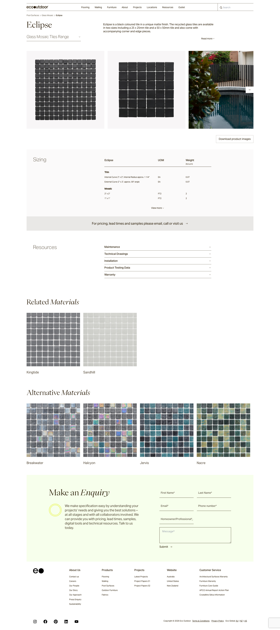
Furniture (112, 7)
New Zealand (172, 585)
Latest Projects (141, 576)
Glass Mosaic (47, 15)
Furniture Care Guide (208, 585)
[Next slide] (249, 90)
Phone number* (207, 506)
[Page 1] (33, 90)
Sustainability (75, 604)
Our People (74, 585)
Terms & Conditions (201, 621)
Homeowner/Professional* (176, 519)
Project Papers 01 (142, 581)
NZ (241, 621)
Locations (152, 7)
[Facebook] (45, 622)
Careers (72, 581)
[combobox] (235, 7)
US (245, 621)
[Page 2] (38, 90)
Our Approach (75, 595)
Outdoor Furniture (110, 590)
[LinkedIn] (66, 622)
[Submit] (221, 8)
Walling (98, 7)
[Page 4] (47, 90)
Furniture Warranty (207, 581)
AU (237, 621)
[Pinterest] (56, 622)
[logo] (37, 7)
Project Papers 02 (142, 585)
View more (156, 207)
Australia (171, 576)
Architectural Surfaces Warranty (213, 576)
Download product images (235, 139)
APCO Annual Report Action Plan (214, 590)
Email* (164, 506)
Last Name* (205, 493)
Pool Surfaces (33, 15)
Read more (206, 38)
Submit (163, 546)
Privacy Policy (217, 621)
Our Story (73, 590)
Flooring (85, 7)
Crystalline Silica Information (212, 595)
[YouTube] (76, 622)
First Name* (168, 493)
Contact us (74, 576)
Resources (167, 7)
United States (173, 581)
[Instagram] (35, 622)
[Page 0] (29, 90)
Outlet (181, 7)
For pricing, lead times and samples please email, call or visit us (137, 223)
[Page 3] (42, 90)
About (125, 7)
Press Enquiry (75, 599)
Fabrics (105, 595)
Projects (137, 7)
